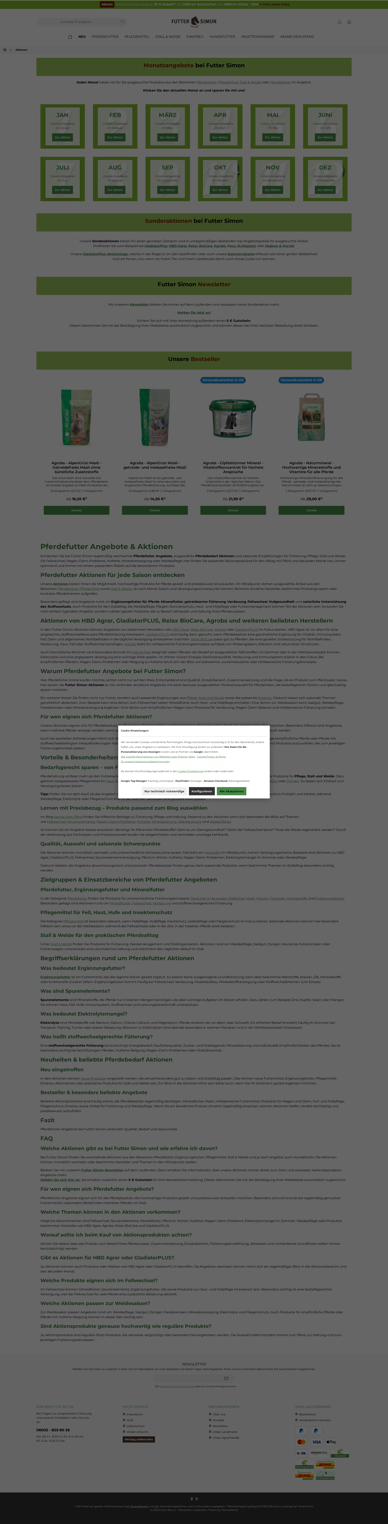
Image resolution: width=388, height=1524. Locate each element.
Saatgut (271, 781)
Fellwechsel (141, 652)
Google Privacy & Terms (211, 756)
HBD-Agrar (180, 629)
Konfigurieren (202, 791)
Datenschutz (136, 1426)
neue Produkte (93, 1078)
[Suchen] (122, 22)
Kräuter (262, 898)
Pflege (192, 698)
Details (76, 510)
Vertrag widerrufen (139, 1439)
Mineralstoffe (296, 898)
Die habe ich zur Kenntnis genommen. (196, 1386)
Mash (250, 898)
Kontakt (218, 1420)
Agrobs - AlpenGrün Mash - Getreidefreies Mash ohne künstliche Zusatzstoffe (77, 467)
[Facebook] (191, 1499)
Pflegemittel (228, 82)
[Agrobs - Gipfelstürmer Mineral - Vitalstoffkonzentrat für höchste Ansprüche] (233, 417)
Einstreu (265, 698)
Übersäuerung (189, 822)
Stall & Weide (250, 82)
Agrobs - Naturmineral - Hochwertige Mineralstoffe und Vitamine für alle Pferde (311, 467)
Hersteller (212, 853)
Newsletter (220, 1426)
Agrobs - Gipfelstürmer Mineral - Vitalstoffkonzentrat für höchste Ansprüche (233, 467)
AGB (130, 1420)
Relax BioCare (202, 629)
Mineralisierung (164, 822)
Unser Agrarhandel (226, 1438)
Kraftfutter (236, 898)
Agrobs (220, 629)
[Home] (73, 37)
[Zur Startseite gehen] (194, 22)
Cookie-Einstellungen (191, 771)
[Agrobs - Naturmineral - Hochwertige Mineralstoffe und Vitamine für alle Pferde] (312, 417)
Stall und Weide (211, 698)
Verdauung (162, 903)
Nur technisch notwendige (164, 791)
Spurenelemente (81, 822)
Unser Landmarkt (225, 1432)
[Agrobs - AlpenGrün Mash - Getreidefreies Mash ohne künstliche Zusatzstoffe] (77, 417)
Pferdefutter (207, 82)
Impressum (135, 1414)
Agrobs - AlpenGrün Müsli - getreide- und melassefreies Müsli (154, 465)
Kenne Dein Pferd (68, 817)
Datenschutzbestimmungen (177, 1386)
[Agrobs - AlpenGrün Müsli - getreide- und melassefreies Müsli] (155, 417)
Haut (110, 781)
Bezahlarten (307, 1414)
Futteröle (277, 898)
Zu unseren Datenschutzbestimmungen (145, 761)
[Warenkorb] (349, 22)
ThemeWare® (229, 1509)
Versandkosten (139, 1506)
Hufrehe (143, 822)
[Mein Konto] (340, 22)
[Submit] (226, 1379)
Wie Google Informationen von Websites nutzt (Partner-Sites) (158, 756)
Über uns (219, 1414)
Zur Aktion (62, 137)
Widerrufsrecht (137, 1432)
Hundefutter (280, 82)
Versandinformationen (315, 1420)
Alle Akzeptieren (231, 791)
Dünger (293, 781)
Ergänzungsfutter (329, 898)
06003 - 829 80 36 (53, 1430)
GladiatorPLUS (246, 629)
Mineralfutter (120, 903)
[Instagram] (196, 1499)
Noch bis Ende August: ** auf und (195, 4)
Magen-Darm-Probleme (116, 822)
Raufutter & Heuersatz (209, 898)
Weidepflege (220, 822)
